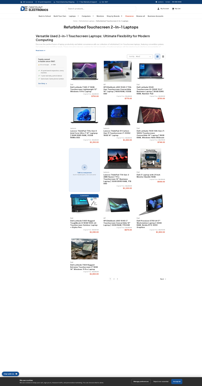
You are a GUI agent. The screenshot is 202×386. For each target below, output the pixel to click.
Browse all (140, 16)
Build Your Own (60, 16)
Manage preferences (141, 381)
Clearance (129, 16)
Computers (86, 16)
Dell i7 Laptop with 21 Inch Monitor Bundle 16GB (148, 176)
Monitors (100, 16)
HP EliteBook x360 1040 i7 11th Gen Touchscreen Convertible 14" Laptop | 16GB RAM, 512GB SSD (117, 90)
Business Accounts (155, 16)
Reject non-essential (160, 381)
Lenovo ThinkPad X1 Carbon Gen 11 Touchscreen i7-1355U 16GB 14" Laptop (116, 133)
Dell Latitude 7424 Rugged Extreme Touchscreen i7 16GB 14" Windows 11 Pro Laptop (84, 267)
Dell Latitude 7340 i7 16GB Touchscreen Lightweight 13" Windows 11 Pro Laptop (83, 89)
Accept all (176, 381)
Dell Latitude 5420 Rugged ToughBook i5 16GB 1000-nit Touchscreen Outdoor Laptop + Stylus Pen (84, 224)
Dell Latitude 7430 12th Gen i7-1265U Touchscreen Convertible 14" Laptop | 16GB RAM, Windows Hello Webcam (151, 134)
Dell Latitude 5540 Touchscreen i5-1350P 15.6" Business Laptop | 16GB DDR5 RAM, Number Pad (150, 90)
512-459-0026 (176, 2)
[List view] (163, 56)
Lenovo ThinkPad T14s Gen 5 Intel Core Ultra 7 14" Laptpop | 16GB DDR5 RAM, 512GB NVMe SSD (84, 134)
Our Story (41, 83)
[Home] (34, 8)
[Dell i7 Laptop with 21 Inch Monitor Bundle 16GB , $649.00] (151, 158)
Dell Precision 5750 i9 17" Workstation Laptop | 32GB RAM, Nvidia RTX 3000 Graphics (149, 224)
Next (162, 279)
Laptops (72, 16)
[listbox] (144, 56)
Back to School (45, 16)
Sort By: (132, 56)
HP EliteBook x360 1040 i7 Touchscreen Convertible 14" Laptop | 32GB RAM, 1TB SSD (116, 223)
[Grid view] (157, 56)
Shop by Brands (113, 16)
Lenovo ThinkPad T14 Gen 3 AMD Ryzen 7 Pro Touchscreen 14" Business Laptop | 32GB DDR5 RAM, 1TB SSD (117, 179)
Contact (167, 2)
